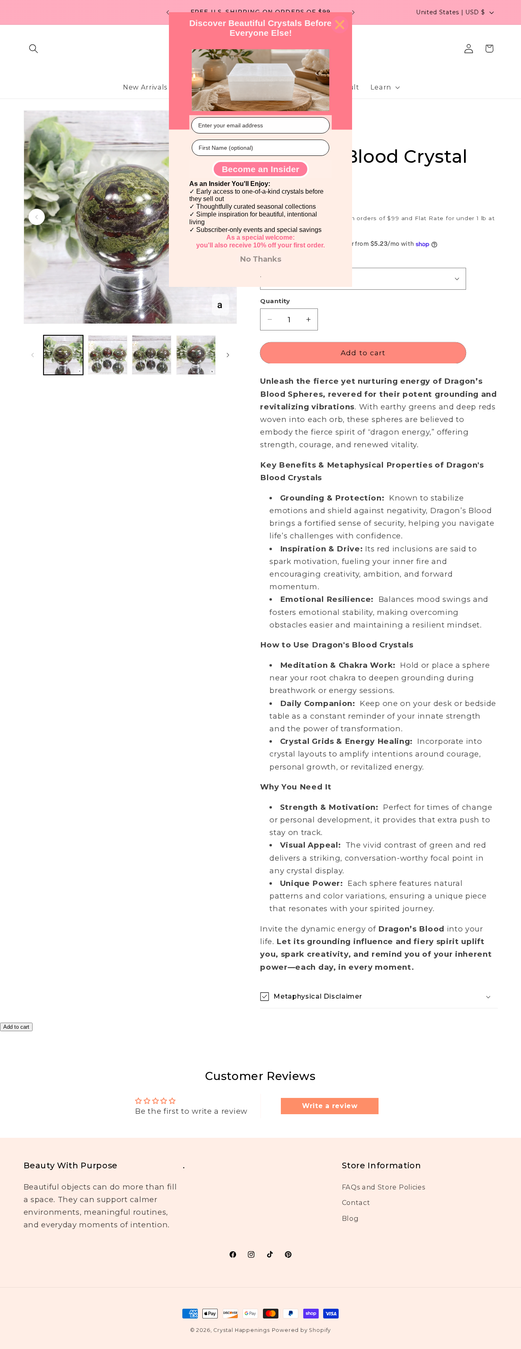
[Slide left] (33, 355)
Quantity (275, 301)
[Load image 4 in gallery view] (196, 355)
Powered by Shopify (301, 1330)
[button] (34, 48)
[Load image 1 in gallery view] (63, 355)
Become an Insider (260, 169)
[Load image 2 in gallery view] (107, 355)
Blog (350, 1218)
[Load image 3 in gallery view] (151, 355)
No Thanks (260, 259)
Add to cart (16, 1027)
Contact (356, 1202)
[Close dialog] (340, 24)
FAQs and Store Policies (383, 1187)
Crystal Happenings (241, 1330)
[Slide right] (228, 355)
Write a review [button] (330, 1106)
